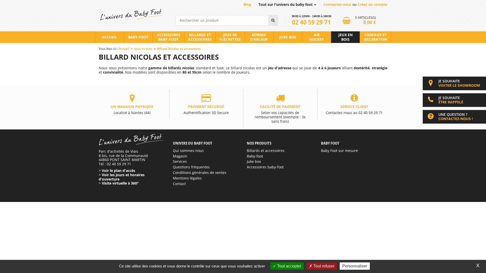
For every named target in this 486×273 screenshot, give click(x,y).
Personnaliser (354, 266)
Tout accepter (288, 266)
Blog (247, 4)
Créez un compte (372, 4)
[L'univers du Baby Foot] (132, 15)
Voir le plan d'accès (118, 170)
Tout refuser (323, 266)
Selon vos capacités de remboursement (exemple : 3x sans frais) (280, 114)
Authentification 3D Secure (206, 109)
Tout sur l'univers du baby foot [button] (286, 4)
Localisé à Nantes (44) (132, 109)
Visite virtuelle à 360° (120, 183)
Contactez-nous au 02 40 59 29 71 (354, 109)
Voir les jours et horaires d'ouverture (122, 176)
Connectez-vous (337, 4)
